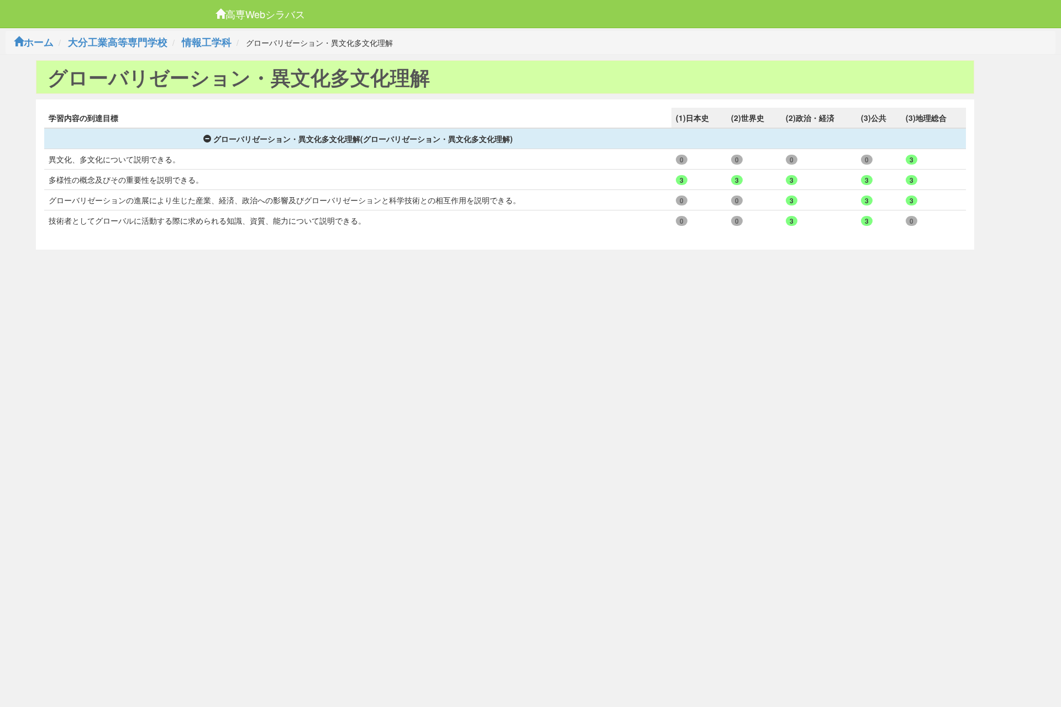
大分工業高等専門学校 (117, 42)
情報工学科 (207, 42)
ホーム (39, 42)
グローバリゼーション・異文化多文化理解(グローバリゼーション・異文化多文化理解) (363, 138)
